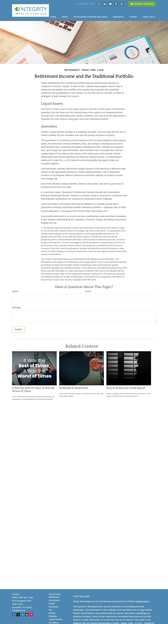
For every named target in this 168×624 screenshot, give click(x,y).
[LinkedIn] (104, 4)
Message (16, 307)
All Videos (54, 622)
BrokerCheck (142, 601)
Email (88, 291)
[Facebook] (116, 4)
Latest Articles (55, 619)
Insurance (53, 606)
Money (52, 613)
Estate (52, 603)
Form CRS (84, 596)
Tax (50, 610)
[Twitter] (99, 4)
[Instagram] (31, 614)
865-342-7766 (87, 4)
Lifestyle (53, 616)
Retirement (54, 597)
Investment (54, 600)
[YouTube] (110, 4)
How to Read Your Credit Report (125, 388)
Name (15, 291)
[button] (53, 16)
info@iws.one (18, 610)
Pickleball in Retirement (73, 388)
